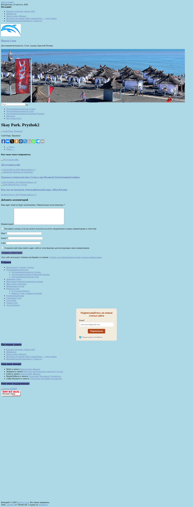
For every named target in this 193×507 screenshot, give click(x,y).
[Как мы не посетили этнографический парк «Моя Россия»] (14, 184)
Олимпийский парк (15, 296)
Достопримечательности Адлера (20, 109)
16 (35, 182)
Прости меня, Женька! (16, 16)
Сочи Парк (11, 300)
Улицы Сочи (12, 303)
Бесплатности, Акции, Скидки (20, 267)
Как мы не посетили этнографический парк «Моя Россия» (34, 189)
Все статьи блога (13, 118)
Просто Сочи (8, 40)
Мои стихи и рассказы (16, 284)
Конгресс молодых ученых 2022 (20, 11)
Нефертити (11, 14)
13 (35, 195)
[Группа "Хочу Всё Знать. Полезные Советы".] (11, 396)
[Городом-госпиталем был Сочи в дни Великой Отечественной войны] (17, 172)
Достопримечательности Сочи (20, 111)
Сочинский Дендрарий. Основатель (44, 376)
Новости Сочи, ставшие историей (27, 293)
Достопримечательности (17, 270)
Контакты (10, 116)
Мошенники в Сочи (15, 286)
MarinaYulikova (27, 170)
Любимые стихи (13, 279)
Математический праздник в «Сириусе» (24, 21)
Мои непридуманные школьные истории (24, 281)
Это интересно (13, 305)
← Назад (10, 147)
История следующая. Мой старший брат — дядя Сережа (31, 18)
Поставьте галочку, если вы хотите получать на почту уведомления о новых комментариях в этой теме (50, 229)
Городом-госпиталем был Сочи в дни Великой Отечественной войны (40, 177)
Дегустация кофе (10, 164)
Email (4, 238)
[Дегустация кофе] (10, 159)
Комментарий (7, 224)
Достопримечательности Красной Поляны (25, 114)
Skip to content (7, 2)
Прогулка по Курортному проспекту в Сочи (43, 371)
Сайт (3, 243)
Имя (3, 233)
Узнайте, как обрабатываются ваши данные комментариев (75, 257)
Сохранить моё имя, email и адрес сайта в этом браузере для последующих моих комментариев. (47, 248)
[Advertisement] (15, 443)
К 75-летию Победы (21, 291)
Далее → (10, 149)
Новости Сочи (12, 288)
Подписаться (96, 331)
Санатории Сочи (13, 298)
